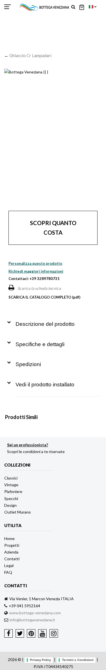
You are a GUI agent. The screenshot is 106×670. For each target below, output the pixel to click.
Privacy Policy (40, 660)
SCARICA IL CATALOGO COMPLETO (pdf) (44, 297)
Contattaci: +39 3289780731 (34, 278)
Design (10, 505)
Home (9, 538)
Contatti (12, 558)
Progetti (11, 545)
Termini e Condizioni (78, 660)
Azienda (11, 552)
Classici (11, 478)
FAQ (8, 572)
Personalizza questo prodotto (35, 263)
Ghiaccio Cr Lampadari (30, 55)
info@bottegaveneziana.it (32, 619)
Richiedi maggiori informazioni (35, 271)
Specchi (11, 498)
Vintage (11, 484)
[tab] (54, 320)
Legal (9, 565)
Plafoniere (13, 491)
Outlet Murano (17, 512)
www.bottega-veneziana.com (35, 612)
